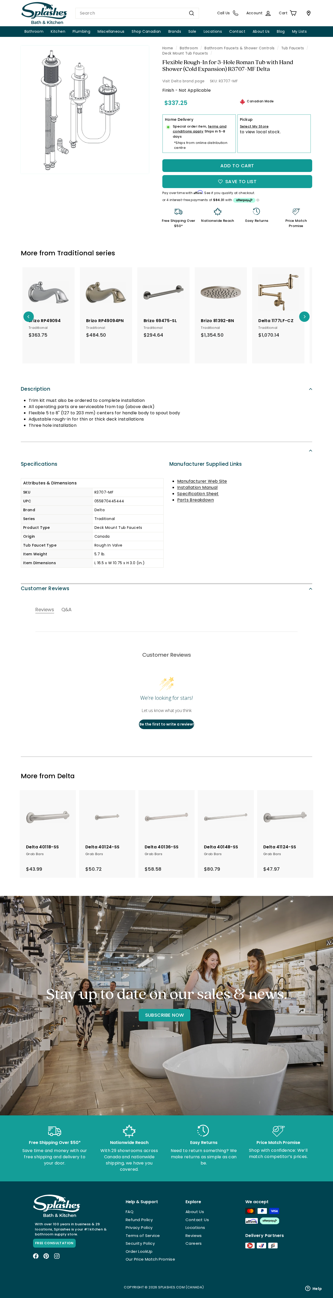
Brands (174, 31)
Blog (281, 31)
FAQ (129, 1211)
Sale (192, 31)
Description (35, 388)
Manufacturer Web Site (202, 481)
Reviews (193, 1235)
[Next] (304, 316)
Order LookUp (139, 1251)
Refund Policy (139, 1219)
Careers (193, 1243)
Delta (66, 776)
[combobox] (137, 13)
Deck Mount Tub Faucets (185, 53)
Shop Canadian (146, 31)
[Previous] (28, 316)
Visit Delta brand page (183, 81)
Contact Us (197, 1219)
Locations (213, 31)
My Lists (299, 31)
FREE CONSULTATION (54, 1243)
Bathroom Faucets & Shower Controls (239, 48)
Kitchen (58, 31)
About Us (261, 31)
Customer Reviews (45, 588)
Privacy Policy (139, 1227)
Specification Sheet (198, 494)
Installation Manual (197, 487)
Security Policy (140, 1243)
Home (167, 48)
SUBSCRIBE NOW (164, 1015)
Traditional (75, 253)
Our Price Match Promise (150, 1259)
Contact (237, 31)
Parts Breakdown (195, 500)
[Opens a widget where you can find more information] (313, 1288)
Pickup (246, 119)
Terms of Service (143, 1235)
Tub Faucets (292, 48)
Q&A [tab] (66, 609)
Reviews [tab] (44, 609)
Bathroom (33, 31)
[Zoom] (84, 109)
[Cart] (307, 13)
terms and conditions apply (200, 129)
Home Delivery (179, 119)
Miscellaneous (111, 31)
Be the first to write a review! (166, 724)
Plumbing (81, 31)
